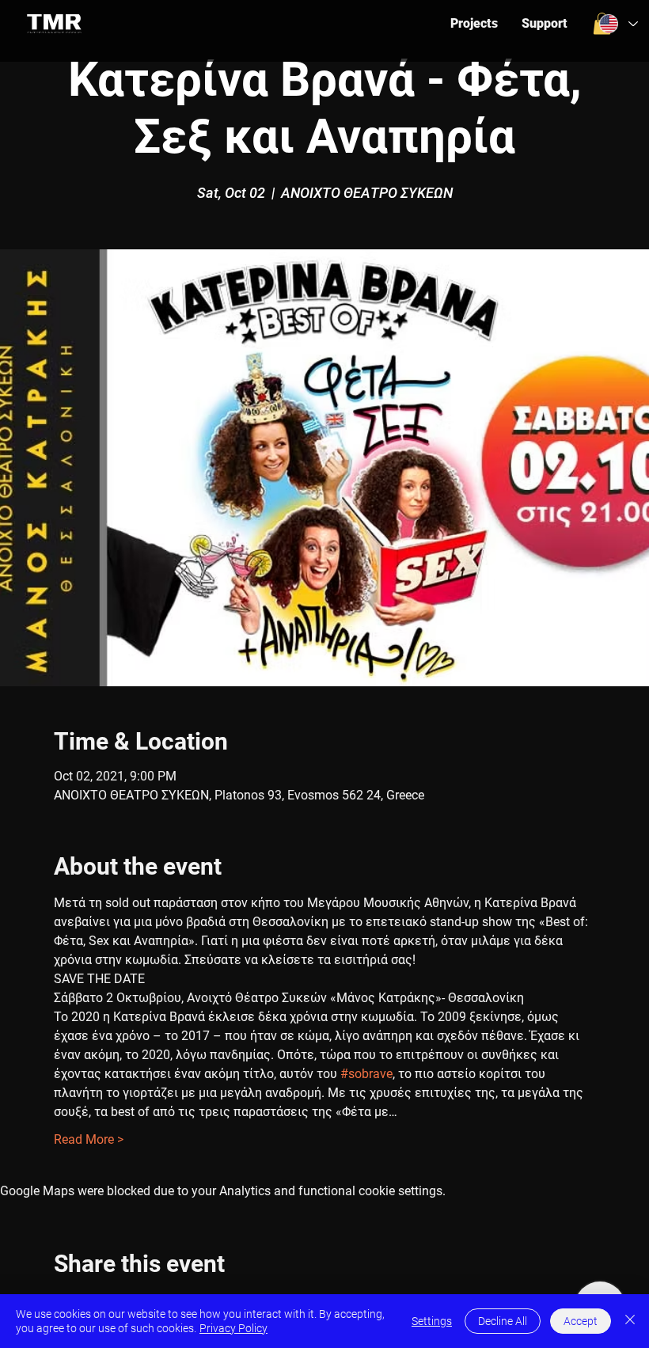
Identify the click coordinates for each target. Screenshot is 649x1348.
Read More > (88, 1139)
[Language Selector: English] (616, 24)
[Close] (630, 1321)
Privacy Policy (233, 1328)
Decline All (502, 1321)
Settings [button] (432, 1321)
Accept (581, 1321)
